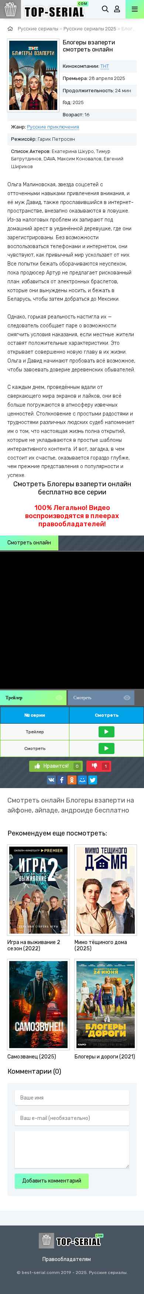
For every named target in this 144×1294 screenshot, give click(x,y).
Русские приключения (53, 127)
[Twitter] (92, 780)
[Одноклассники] (72, 780)
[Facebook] (61, 780)
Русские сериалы (38, 28)
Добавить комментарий (51, 1181)
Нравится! (61, 766)
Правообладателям (66, 1259)
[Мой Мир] (82, 780)
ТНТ (104, 66)
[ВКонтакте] (51, 780)
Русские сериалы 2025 (90, 28)
